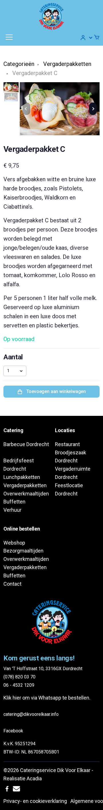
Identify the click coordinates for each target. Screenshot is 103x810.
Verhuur (12, 510)
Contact (12, 584)
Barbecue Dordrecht (26, 444)
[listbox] (14, 371)
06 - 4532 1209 (18, 685)
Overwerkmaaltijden (26, 494)
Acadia (34, 778)
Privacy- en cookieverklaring (35, 801)
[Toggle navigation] (9, 37)
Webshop (14, 543)
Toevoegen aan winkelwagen (55, 391)
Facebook (13, 731)
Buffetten (14, 502)
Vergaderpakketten (67, 64)
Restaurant (67, 444)
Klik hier (12, 698)
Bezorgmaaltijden (23, 551)
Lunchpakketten (21, 477)
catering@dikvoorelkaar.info (31, 714)
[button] (87, 38)
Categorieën (18, 64)
